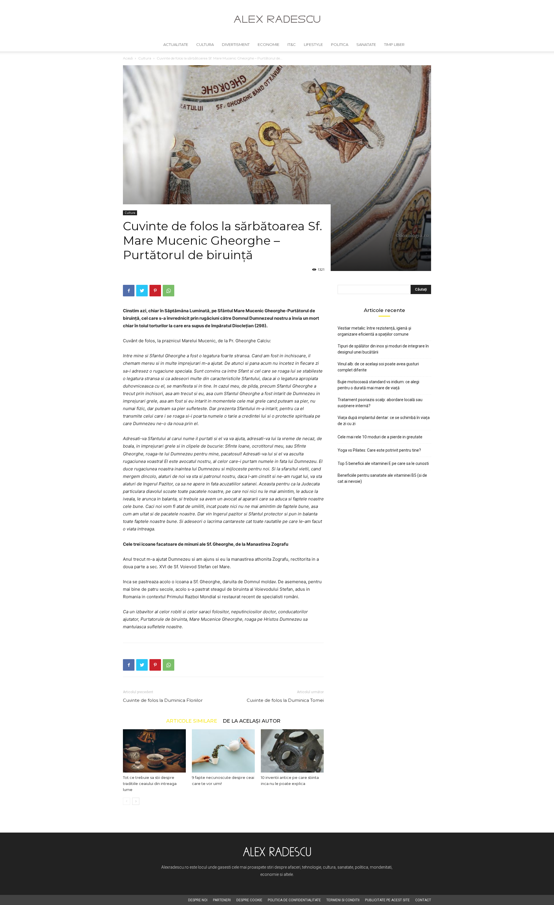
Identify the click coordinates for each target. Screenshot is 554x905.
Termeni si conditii (343, 900)
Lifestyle (313, 44)
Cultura (205, 44)
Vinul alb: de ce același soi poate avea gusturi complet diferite (378, 367)
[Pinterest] (155, 290)
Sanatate (366, 44)
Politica (339, 44)
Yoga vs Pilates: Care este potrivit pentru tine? (379, 450)
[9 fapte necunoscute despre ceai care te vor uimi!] (223, 751)
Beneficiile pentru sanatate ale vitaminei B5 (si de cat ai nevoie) (382, 478)
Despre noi (197, 900)
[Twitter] (142, 290)
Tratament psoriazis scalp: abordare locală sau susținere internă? (380, 402)
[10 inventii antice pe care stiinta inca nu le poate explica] (292, 751)
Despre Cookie (249, 900)
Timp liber (394, 44)
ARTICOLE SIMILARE (191, 720)
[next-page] (135, 801)
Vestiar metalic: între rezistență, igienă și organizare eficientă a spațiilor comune (374, 331)
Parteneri (222, 900)
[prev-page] (126, 801)
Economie (268, 44)
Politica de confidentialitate (294, 900)
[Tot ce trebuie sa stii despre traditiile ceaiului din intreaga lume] (154, 751)
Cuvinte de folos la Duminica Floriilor (163, 700)
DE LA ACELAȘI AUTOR (251, 720)
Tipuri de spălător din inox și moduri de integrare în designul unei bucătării (383, 349)
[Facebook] (128, 290)
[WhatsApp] (168, 290)
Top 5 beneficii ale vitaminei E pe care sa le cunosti (383, 463)
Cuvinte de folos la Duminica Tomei (285, 700)
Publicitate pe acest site (387, 900)
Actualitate (175, 44)
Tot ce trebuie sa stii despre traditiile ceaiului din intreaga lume (150, 783)
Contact (423, 900)
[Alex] (277, 19)
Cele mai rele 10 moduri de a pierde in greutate (380, 437)
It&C (291, 44)
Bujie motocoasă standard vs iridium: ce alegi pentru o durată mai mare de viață (378, 384)
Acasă (128, 58)
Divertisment (236, 44)
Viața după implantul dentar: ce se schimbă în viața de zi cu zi (384, 420)
